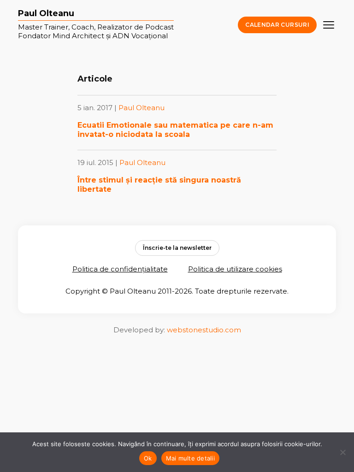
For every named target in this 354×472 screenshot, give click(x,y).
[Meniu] (328, 24)
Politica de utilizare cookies (235, 269)
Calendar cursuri (277, 24)
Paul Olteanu (46, 13)
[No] (342, 452)
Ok (148, 458)
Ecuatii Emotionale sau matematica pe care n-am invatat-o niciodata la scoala (175, 130)
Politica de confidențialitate (120, 269)
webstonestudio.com (204, 329)
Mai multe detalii (190, 458)
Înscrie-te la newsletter (177, 247)
